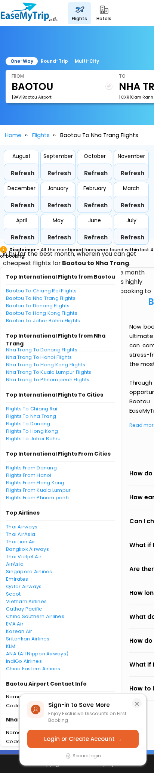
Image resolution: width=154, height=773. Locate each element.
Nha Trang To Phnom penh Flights (47, 379)
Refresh (22, 173)
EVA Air (15, 623)
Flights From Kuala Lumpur (38, 490)
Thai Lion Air (20, 541)
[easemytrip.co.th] (29, 13)
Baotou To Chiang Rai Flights (41, 290)
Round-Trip (54, 61)
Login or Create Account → (83, 739)
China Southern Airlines (35, 616)
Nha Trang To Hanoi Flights (39, 357)
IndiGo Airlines (24, 661)
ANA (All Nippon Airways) (37, 653)
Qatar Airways (23, 586)
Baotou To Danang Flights (38, 305)
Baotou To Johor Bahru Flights (43, 320)
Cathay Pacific (24, 608)
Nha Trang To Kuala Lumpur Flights (49, 372)
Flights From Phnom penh (37, 497)
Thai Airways (21, 526)
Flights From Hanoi (29, 475)
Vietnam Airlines (26, 601)
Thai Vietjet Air (23, 556)
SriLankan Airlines (28, 638)
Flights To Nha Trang (31, 416)
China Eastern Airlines (33, 668)
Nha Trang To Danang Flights (41, 349)
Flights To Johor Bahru (33, 438)
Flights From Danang (31, 467)
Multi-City (87, 61)
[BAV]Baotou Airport (32, 97)
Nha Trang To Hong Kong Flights (45, 364)
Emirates (17, 579)
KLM (10, 646)
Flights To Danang (28, 423)
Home (13, 135)
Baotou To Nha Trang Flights (41, 298)
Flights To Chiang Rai (31, 408)
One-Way (21, 61)
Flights (41, 135)
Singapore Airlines (29, 571)
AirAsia (15, 564)
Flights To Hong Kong (32, 431)
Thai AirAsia (20, 534)
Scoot (13, 593)
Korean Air (19, 631)
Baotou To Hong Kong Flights (41, 313)
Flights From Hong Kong (35, 482)
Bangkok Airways (27, 549)
